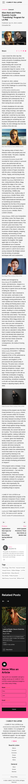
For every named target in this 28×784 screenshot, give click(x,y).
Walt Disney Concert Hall (9, 578)
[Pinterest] (21, 51)
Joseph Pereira (10, 353)
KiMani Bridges (6, 216)
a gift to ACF (20, 737)
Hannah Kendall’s (7, 210)
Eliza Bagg (10, 180)
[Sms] (23, 51)
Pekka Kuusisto (6, 83)
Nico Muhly (5, 575)
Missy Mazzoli (6, 282)
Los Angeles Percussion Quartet (11, 159)
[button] (3, 2)
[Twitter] (19, 51)
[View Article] (14, 629)
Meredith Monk (6, 573)
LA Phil (23, 570)
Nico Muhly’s (17, 412)
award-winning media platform (11, 726)
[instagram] (14, 741)
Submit (14, 709)
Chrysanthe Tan (6, 25)
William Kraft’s (6, 351)
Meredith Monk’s (6, 195)
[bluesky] (15, 741)
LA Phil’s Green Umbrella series (11, 90)
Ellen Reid (23, 83)
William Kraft (20, 578)
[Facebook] (16, 51)
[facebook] (12, 741)
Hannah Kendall (20, 567)
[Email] (25, 51)
